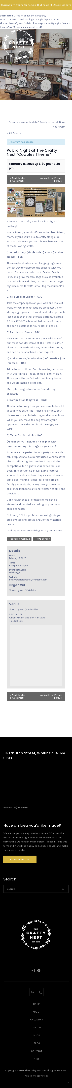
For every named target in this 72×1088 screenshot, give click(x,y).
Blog (36, 1043)
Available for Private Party (17, 179)
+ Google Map (16, 621)
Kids (37, 1058)
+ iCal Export (42, 539)
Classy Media (41, 1075)
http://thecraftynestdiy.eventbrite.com (28, 579)
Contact (36, 1051)
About (37, 1011)
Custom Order (20, 859)
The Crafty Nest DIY (35, 1070)
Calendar (36, 1019)
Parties (37, 1027)
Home (36, 1004)
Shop (36, 1035)
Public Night (15, 572)
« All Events (14, 133)
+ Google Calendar (19, 539)
